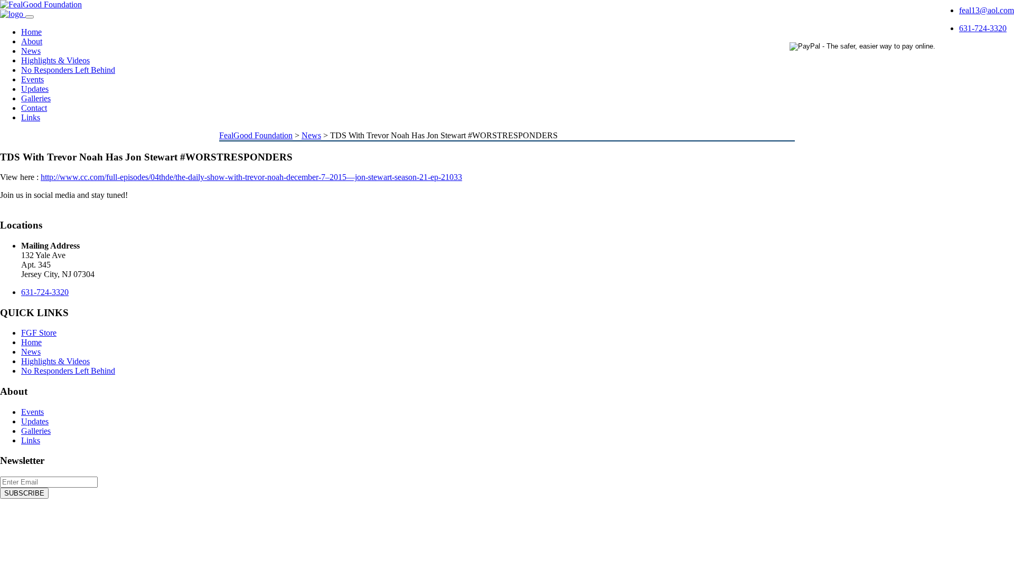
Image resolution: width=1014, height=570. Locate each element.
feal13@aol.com (986, 10)
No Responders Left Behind (68, 69)
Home (31, 31)
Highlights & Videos (55, 60)
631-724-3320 (983, 28)
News (31, 50)
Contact (34, 107)
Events (32, 79)
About (31, 41)
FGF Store (39, 332)
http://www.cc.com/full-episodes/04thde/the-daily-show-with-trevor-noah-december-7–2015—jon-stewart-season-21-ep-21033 (251, 177)
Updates (35, 88)
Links (30, 117)
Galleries (36, 98)
